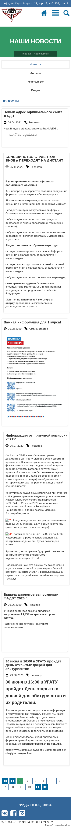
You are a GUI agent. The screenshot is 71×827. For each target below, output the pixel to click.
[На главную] (12, 14)
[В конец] (45, 787)
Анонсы (35, 73)
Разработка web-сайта (57, 825)
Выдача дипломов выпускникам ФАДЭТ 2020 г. (31, 596)
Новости (35, 64)
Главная (26, 53)
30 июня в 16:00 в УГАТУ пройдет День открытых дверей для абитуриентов (33, 665)
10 (29, 786)
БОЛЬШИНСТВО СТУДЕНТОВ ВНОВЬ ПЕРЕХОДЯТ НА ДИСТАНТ (34, 158)
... (51, 780)
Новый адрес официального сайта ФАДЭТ (33, 114)
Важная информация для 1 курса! (32, 322)
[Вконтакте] (5, 813)
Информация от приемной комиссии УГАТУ (36, 437)
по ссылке (54, 743)
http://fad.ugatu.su (22, 134)
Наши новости (41, 53)
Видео (35, 90)
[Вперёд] (38, 787)
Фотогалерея (35, 81)
